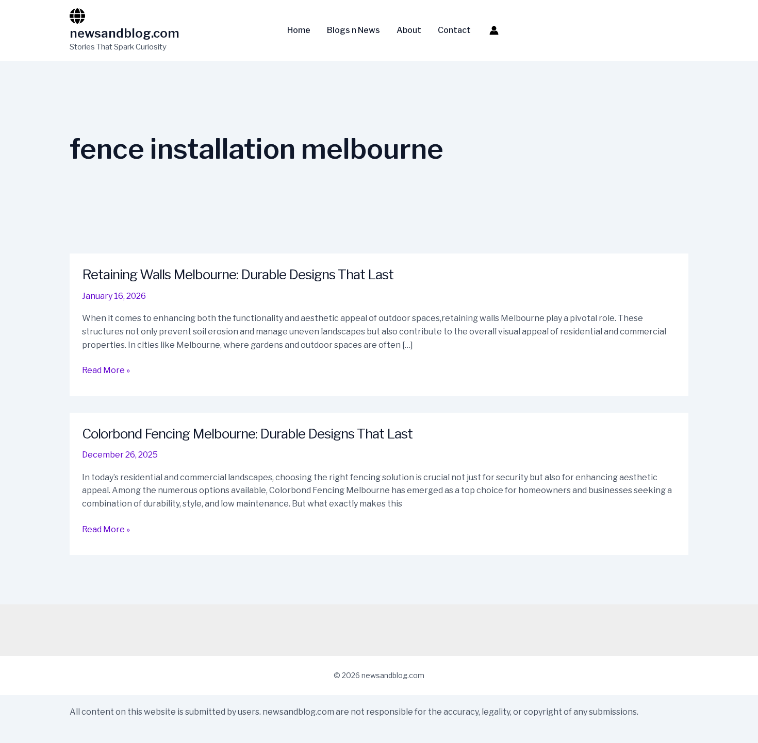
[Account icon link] (494, 30)
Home (298, 30)
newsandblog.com (124, 33)
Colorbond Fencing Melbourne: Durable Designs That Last (247, 434)
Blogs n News (353, 30)
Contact (454, 30)
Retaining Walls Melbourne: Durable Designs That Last (237, 274)
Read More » (106, 371)
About (409, 30)
